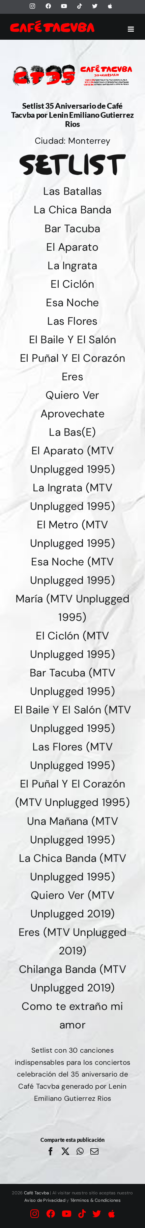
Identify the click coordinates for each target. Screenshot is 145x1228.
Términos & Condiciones (95, 1200)
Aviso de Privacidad (44, 1200)
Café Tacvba (36, 1193)
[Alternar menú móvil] (131, 29)
